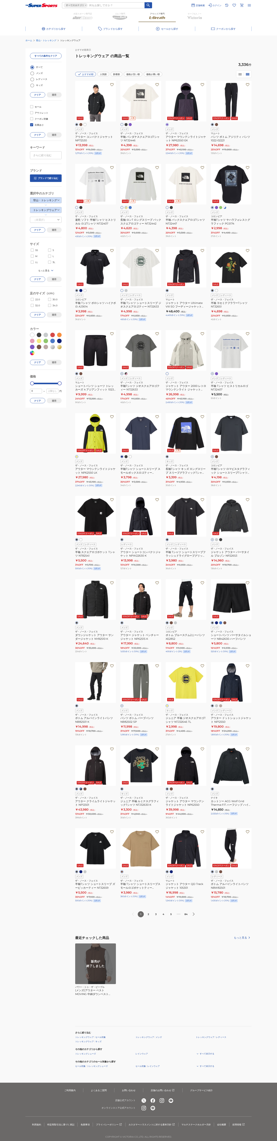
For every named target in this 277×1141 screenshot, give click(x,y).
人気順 (103, 74)
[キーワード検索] (148, 5)
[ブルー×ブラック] (80, 788)
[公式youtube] (171, 1100)
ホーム (28, 40)
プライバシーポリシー (107, 1124)
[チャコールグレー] (212, 456)
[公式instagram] (162, 1100)
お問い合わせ (128, 1090)
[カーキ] (80, 124)
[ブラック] (76, 124)
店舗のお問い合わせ (161, 1090)
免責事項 (85, 1124)
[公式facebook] (153, 1100)
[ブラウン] (216, 456)
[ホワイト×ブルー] (224, 207)
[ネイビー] (80, 290)
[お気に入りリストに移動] (234, 5)
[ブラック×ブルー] (212, 207)
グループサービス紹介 (201, 1090)
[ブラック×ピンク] (126, 373)
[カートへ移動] (242, 5)
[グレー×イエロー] (126, 207)
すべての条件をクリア (45, 55)
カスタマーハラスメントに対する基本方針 (150, 1124)
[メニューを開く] (249, 5)
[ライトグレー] (212, 373)
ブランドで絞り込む (48, 178)
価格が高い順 (153, 74)
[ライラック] (216, 373)
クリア (37, 94)
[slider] (32, 383)
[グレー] (126, 290)
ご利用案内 (70, 1090)
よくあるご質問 (99, 1090)
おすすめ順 (87, 74)
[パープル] (130, 124)
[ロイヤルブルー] (130, 207)
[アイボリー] (167, 373)
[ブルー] (220, 622)
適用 (54, 94)
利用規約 (36, 1124)
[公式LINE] (153, 1108)
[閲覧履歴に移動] (227, 5)
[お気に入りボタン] (112, 84)
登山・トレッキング (46, 40)
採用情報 (236, 1124)
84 (185, 914)
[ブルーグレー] (216, 622)
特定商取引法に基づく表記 (60, 1124)
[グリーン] (220, 207)
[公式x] (144, 1100)
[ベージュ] (220, 705)
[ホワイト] (84, 124)
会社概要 (221, 1124)
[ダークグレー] (212, 539)
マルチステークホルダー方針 (196, 1124)
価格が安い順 (133, 74)
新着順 (116, 74)
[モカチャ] (84, 788)
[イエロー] (76, 456)
